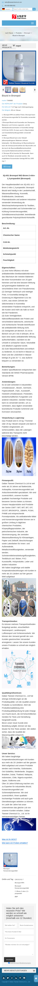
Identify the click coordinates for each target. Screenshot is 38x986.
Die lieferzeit (6, 107)
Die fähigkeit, (6, 110)
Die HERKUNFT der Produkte (12, 104)
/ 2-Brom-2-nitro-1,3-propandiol (22, 892)
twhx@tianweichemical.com (13, 2)
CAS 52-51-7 (19, 879)
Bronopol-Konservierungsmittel (22, 887)
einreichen (9, 959)
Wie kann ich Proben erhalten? (15, 843)
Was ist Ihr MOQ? (9, 839)
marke (4, 100)
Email (7, 166)
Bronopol (27, 33)
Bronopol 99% (19, 883)
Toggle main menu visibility (32, 23)
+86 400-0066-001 (9, 5)
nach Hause (9, 33)
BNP (16, 896)
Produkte (19, 33)
